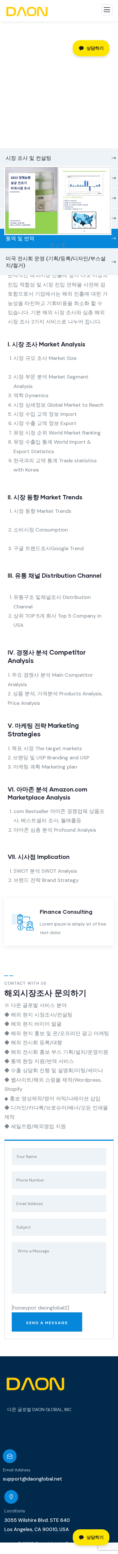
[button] (108, 209)
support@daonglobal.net (32, 1479)
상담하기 (95, 1537)
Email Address (16, 1470)
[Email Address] (10, 1456)
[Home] (35, 1384)
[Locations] (11, 1497)
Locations (14, 1511)
